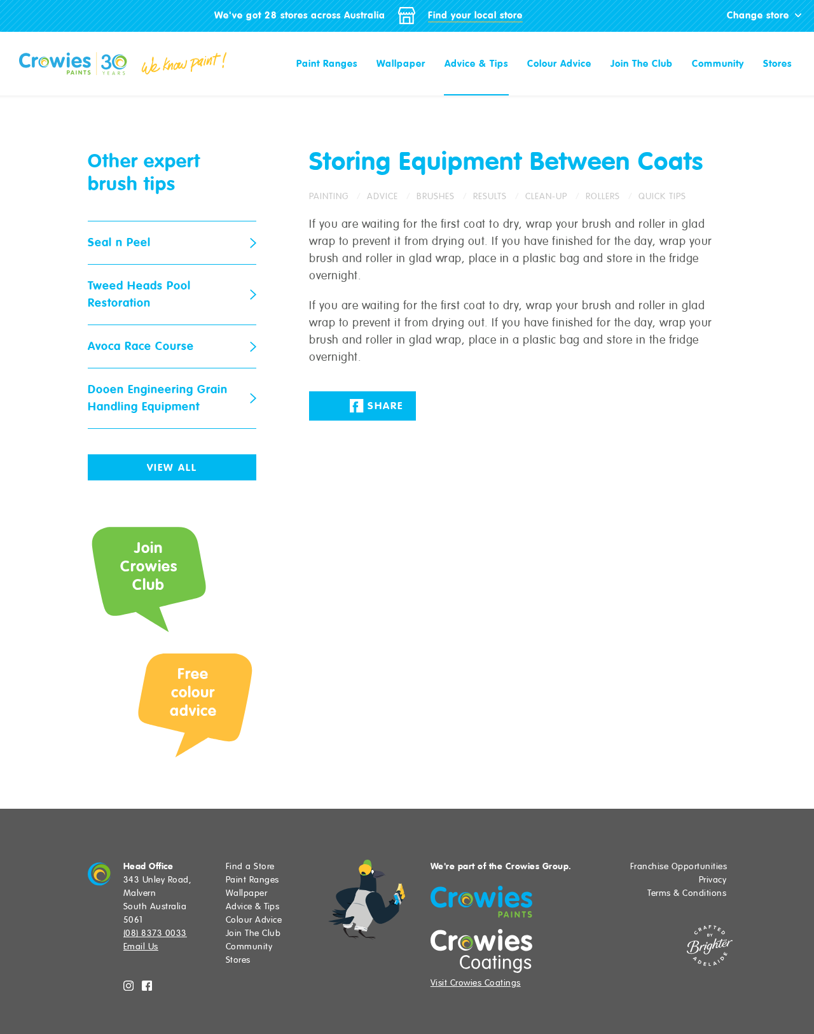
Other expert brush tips (144, 172)
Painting (328, 196)
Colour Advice (559, 63)
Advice (382, 196)
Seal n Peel (119, 242)
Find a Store (250, 866)
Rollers (603, 196)
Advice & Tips (476, 63)
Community (718, 63)
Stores (777, 63)
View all (172, 467)
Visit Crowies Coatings (476, 982)
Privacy (713, 879)
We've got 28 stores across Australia (299, 15)
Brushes (436, 196)
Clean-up (546, 196)
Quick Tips (662, 196)
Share (383, 406)
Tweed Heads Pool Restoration (139, 294)
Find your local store (475, 15)
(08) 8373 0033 (155, 933)
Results (490, 196)
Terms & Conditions (686, 893)
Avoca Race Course (141, 346)
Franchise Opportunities (679, 866)
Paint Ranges (326, 63)
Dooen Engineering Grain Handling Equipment (158, 398)
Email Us (140, 946)
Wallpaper (400, 63)
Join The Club (641, 63)
